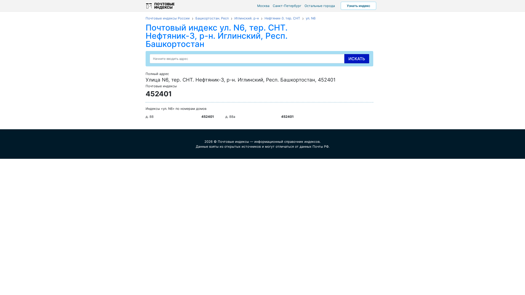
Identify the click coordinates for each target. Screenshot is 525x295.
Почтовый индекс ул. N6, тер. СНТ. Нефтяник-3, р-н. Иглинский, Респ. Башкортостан (217, 36)
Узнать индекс (358, 6)
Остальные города (320, 6)
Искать (356, 58)
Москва (263, 6)
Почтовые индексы (164, 5)
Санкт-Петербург (287, 6)
